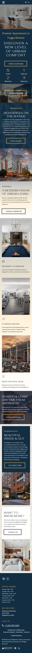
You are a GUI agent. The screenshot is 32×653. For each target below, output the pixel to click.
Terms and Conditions (9, 632)
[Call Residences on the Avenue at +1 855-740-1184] (29, 2)
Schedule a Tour (18, 93)
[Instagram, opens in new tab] (7, 578)
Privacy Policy (19, 632)
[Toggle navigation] (3, 2)
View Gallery (16, 141)
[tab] (12, 27)
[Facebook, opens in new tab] (3, 578)
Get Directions (15, 465)
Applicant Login (20, 630)
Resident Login (12, 630)
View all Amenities (14, 211)
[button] (26, 2)
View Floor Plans (16, 64)
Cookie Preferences (16, 635)
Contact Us (13, 532)
